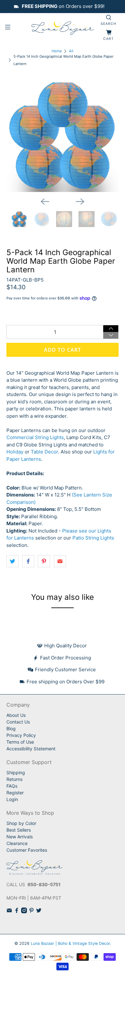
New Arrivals (19, 836)
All (71, 51)
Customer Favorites (26, 850)
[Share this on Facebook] (28, 561)
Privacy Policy (21, 735)
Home (57, 51)
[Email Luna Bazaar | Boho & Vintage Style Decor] (9, 911)
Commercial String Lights (35, 437)
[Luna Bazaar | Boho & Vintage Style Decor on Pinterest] (31, 911)
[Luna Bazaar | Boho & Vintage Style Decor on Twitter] (39, 911)
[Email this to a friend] (60, 561)
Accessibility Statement (30, 748)
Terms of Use (20, 742)
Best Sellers (18, 830)
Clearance (17, 843)
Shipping (15, 772)
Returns (14, 779)
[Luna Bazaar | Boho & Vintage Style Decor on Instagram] (24, 911)
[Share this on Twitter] (12, 561)
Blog (11, 728)
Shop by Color (21, 823)
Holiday (14, 452)
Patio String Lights (93, 538)
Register (15, 792)
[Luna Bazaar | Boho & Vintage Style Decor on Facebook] (17, 911)
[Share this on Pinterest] (44, 561)
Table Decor (44, 452)
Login (12, 799)
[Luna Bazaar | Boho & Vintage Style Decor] (62, 28)
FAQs (11, 786)
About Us (16, 715)
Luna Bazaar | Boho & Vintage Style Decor (70, 943)
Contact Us (18, 721)
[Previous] (45, 201)
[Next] (80, 201)
